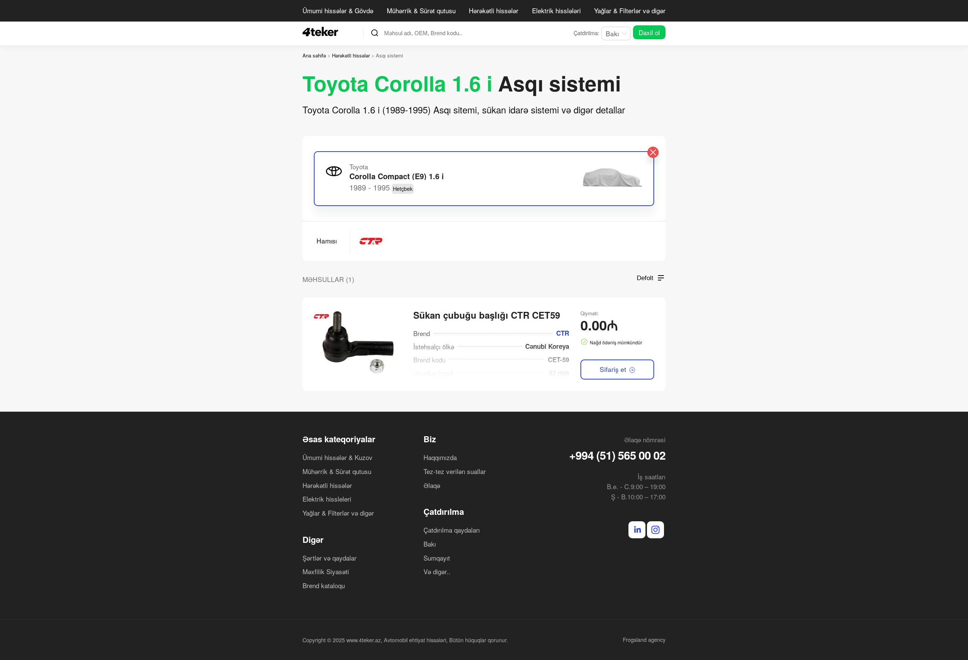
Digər (313, 539)
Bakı (430, 543)
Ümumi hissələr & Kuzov (337, 457)
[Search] (374, 33)
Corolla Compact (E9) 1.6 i (396, 176)
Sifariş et (614, 369)
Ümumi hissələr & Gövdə (337, 10)
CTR (562, 333)
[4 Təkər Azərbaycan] (322, 31)
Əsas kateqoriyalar (338, 439)
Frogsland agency (644, 639)
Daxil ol (649, 32)
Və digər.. (437, 571)
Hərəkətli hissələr (493, 10)
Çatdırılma (444, 511)
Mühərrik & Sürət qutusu (421, 10)
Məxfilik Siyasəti (325, 571)
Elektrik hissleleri (326, 499)
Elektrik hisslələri (556, 10)
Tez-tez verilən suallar (455, 471)
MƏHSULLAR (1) (328, 279)
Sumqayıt (437, 557)
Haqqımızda (440, 457)
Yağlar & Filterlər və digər (630, 10)
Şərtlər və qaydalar (329, 557)
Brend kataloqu (323, 585)
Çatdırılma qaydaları (452, 530)
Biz (430, 439)
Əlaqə (432, 485)
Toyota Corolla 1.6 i (397, 83)
